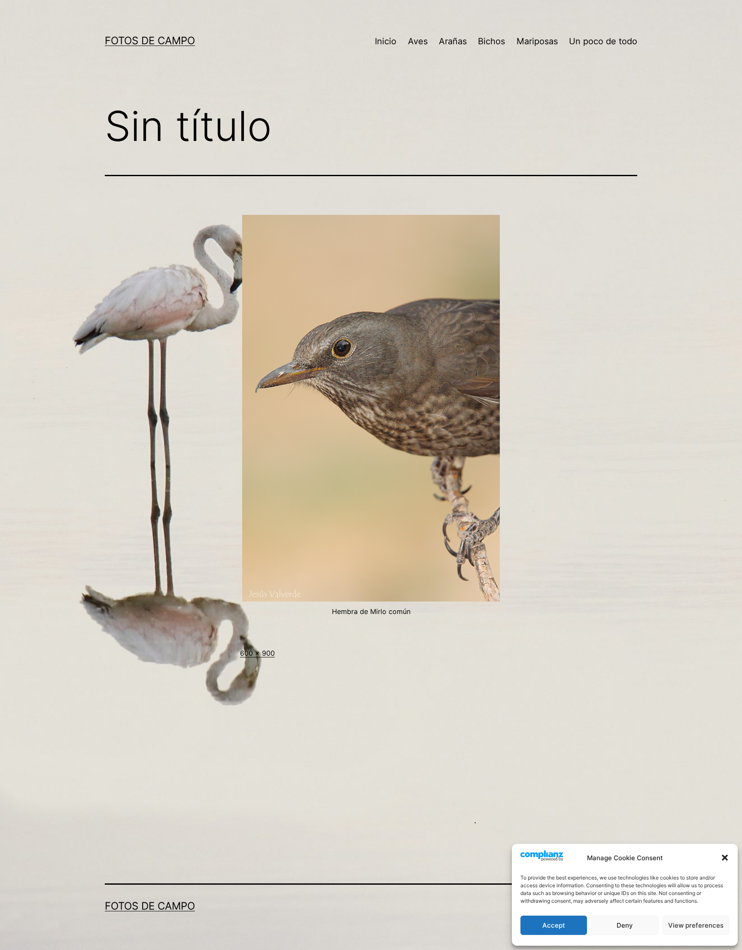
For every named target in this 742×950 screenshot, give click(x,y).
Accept (553, 925)
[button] (725, 857)
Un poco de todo (603, 41)
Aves (418, 41)
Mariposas (537, 41)
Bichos (491, 41)
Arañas (453, 41)
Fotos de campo (150, 40)
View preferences (696, 925)
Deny (625, 925)
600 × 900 (257, 653)
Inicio (385, 41)
